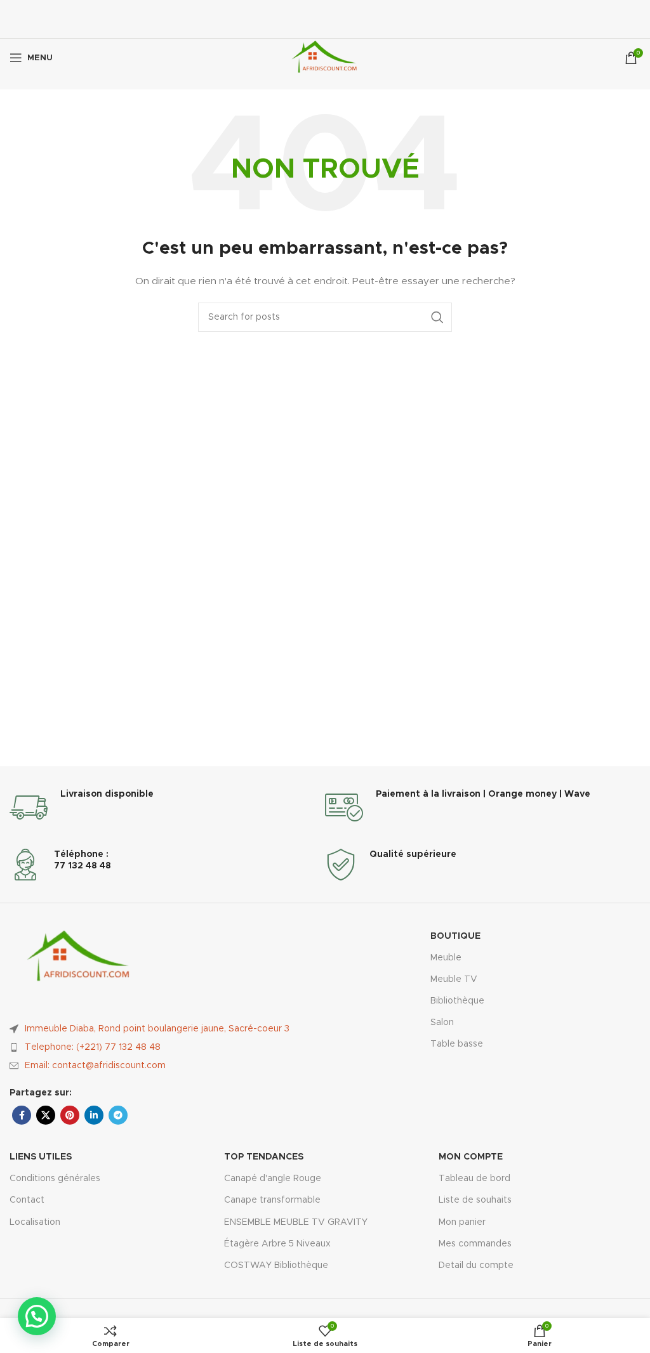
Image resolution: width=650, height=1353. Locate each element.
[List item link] (167, 1047)
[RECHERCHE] (437, 317)
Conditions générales (55, 1178)
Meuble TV (453, 979)
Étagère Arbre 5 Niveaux (277, 1243)
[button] (37, 1316)
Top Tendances (263, 1157)
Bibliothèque (457, 1001)
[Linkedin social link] (93, 1115)
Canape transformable (272, 1200)
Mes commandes (475, 1243)
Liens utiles (41, 1157)
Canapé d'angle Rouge (272, 1178)
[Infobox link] (167, 807)
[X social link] (45, 1115)
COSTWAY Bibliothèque (276, 1265)
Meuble (445, 957)
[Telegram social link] (118, 1115)
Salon (442, 1022)
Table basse (456, 1044)
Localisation (35, 1222)
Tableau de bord (474, 1178)
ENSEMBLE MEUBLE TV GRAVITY (296, 1222)
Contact (27, 1200)
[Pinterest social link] (69, 1115)
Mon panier (462, 1222)
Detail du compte (476, 1265)
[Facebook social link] (21, 1115)
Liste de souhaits (475, 1200)
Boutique (455, 936)
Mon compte (471, 1157)
